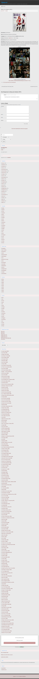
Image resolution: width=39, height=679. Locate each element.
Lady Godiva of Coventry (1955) (6, 607)
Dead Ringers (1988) (5, 473)
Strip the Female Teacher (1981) (6, 484)
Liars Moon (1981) (4, 352)
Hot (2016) (3, 439)
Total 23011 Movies (4, 147)
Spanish (3, 209)
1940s (3, 290)
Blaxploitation (4, 265)
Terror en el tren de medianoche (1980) (7, 384)
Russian (3, 239)
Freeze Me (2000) (4, 514)
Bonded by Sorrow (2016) (5, 626)
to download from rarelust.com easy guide (21, 128)
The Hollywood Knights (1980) (6, 453)
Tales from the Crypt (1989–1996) (6, 338)
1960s (3, 287)
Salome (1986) (4, 549)
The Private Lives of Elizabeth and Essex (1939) (9, 494)
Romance (3, 191)
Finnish (3, 223)
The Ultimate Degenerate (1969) (6, 462)
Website (2, 120)
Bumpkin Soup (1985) (5, 593)
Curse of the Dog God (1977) (6, 459)
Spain (3, 302)
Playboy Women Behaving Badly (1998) (8, 395)
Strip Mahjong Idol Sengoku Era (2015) (7, 624)
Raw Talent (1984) (4, 574)
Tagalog (3, 228)
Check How (13, 128)
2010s (3, 279)
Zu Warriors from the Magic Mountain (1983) (8, 544)
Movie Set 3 (3, 333)
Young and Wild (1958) (5, 445)
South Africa (4, 319)
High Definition (4, 256)
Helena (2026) (4, 489)
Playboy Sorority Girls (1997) (6, 530)
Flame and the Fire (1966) (6, 376)
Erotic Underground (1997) (6, 580)
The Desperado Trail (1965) (6, 492)
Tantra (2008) (4, 486)
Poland (3, 325)
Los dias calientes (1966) (5, 602)
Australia (3, 311)
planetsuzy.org (4, 669)
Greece (3, 316)
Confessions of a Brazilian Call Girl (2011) (8, 517)
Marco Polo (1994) (4, 535)
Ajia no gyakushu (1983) (5, 579)
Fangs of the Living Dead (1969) (6, 511)
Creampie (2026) (4, 396)
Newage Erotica (4, 188)
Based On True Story (5, 259)
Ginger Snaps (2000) (5, 591)
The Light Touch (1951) (5, 475)
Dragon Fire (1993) (4, 434)
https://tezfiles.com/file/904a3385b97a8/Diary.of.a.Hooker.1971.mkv (19, 80)
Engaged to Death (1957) (5, 561)
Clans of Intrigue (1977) (5, 451)
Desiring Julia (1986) (5, 612)
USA (2, 297)
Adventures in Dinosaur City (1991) (7, 385)
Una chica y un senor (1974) (6, 613)
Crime (3, 175)
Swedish (3, 217)
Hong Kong (3, 313)
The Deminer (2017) (5, 382)
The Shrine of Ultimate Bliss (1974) (7, 406)
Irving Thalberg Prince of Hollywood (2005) (8, 379)
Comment (2, 107)
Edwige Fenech (4, 268)
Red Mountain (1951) (5, 596)
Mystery (3, 186)
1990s (3, 282)
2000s (3, 280)
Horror (3, 183)
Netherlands (14, 82)
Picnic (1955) (4, 538)
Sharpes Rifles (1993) (5, 539)
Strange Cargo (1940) (5, 585)
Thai (2, 231)
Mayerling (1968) (4, 404)
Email (2, 117)
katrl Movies (4, 668)
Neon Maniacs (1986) (5, 547)
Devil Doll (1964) (4, 420)
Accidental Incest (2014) (34, 86)
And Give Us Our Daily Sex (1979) (7, 627)
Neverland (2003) (4, 483)
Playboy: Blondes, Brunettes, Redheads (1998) (9, 481)
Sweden (3, 308)
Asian (3, 167)
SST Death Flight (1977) (5, 566)
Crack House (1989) (5, 368)
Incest (3, 185)
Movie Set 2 (3, 332)
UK (2, 303)
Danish (3, 220)
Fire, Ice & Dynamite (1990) (6, 615)
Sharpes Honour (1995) (5, 354)
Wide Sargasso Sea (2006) (6, 431)
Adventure (3, 164)
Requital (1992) (4, 525)
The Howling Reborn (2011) (6, 503)
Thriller (3, 197)
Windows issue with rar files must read (6, 654)
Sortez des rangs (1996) (5, 497)
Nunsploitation (4, 270)
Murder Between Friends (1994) (6, 616)
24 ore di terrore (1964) (5, 527)
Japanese (3, 212)
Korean (3, 242)
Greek (3, 219)
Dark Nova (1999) (4, 519)
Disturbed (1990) (4, 470)
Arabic (3, 230)
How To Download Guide (4, 652)
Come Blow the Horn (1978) (6, 621)
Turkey (3, 322)
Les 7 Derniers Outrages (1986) (6, 393)
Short (3, 196)
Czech (3, 236)
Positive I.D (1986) (4, 541)
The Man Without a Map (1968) (6, 604)
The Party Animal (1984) (5, 522)
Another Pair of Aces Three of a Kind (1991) (8, 568)
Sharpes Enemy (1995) (5, 407)
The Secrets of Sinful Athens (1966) (7, 588)
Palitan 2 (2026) (4, 536)
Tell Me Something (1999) (5, 428)
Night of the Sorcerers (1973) (6, 418)
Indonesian (3, 222)
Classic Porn (4, 172)
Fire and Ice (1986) (5, 618)
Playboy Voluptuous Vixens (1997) (7, 442)
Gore (2, 257)
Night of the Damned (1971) (6, 601)
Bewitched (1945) (4, 563)
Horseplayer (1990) (5, 472)
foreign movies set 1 (4, 334)
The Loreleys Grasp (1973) (6, 415)
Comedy (6, 10)
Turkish (3, 241)
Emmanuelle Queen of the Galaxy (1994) (7, 86)
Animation (3, 166)
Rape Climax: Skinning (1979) (6, 533)
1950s (3, 288)
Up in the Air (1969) (5, 362)
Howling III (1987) (4, 546)
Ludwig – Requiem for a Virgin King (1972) (8, 500)
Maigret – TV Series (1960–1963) (7, 371)
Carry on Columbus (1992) (6, 429)
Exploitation (3, 248)
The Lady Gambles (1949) (6, 557)
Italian (3, 214)
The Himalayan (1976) (5, 450)
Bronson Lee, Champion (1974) (6, 412)
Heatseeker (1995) (4, 360)
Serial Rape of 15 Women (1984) (7, 569)
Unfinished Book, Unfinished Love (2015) (8, 582)
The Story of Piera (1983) (5, 610)
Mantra (21, 676)
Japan (3, 305)
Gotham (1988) (4, 363)
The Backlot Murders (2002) (6, 478)
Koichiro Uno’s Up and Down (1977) (7, 572)
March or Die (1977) (5, 599)
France (3, 300)
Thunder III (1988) (4, 555)
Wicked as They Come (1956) (6, 632)
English (3, 208)
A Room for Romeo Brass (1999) (7, 516)
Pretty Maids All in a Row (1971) (6, 506)
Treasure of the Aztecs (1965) (6, 401)
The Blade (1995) (4, 505)
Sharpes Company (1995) (5, 448)
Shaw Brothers (4, 273)
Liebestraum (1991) (5, 508)
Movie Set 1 (3, 331)
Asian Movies (3, 339)
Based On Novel (7, 82)
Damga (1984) (4, 605)
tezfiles (2, 149)
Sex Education (4, 194)
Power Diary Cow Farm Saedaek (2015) (8, 623)
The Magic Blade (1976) (5, 409)
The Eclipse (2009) (5, 437)
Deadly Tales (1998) (5, 387)
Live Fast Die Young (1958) (6, 398)
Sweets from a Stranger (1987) (6, 461)
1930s (3, 291)
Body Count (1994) (4, 577)
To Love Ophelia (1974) (5, 571)
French (3, 211)
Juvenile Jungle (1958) (5, 351)
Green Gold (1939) (4, 374)
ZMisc (3, 202)
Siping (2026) (4, 583)
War (2, 199)
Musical (3, 267)
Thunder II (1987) (4, 560)
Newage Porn (4, 189)
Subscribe (19, 642)
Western (3, 200)
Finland (3, 324)
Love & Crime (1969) (5, 495)
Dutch (11, 82)
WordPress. (24, 676)
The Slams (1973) (4, 467)
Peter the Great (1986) (5, 373)
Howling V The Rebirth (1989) (6, 590)
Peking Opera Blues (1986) (6, 594)
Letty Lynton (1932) (5, 426)
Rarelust (4, 2)
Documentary (4, 177)
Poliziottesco (4, 251)
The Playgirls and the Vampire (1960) (7, 456)
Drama (3, 178)
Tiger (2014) (3, 417)
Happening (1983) (4, 440)
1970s (4, 82)
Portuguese (3, 234)
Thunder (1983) (4, 558)
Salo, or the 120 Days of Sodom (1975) (7, 423)
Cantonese (3, 225)
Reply (37, 98)
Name (2, 114)
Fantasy (3, 180)
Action (3, 163)
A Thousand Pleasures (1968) (6, 464)
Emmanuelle (4, 262)
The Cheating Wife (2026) (5, 629)
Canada (3, 314)
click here (9, 157)
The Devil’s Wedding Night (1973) (7, 552)
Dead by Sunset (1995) (5, 390)
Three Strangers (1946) (5, 357)
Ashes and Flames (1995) (6, 550)
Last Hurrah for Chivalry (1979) (6, 365)
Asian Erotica (4, 169)
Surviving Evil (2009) (5, 528)
